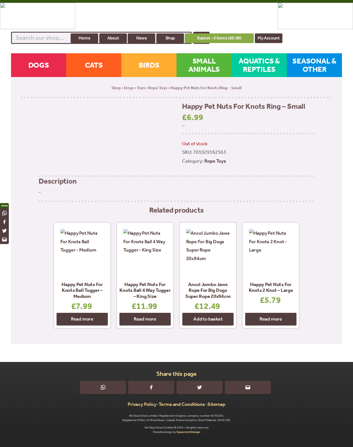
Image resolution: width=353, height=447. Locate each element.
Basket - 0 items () (219, 38)
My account (268, 38)
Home (84, 38)
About (113, 38)
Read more (82, 319)
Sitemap (216, 404)
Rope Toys (157, 87)
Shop (170, 38)
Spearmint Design (188, 432)
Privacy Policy (142, 404)
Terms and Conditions (182, 404)
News (141, 38)
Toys (141, 87)
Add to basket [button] (207, 319)
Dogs (129, 87)
